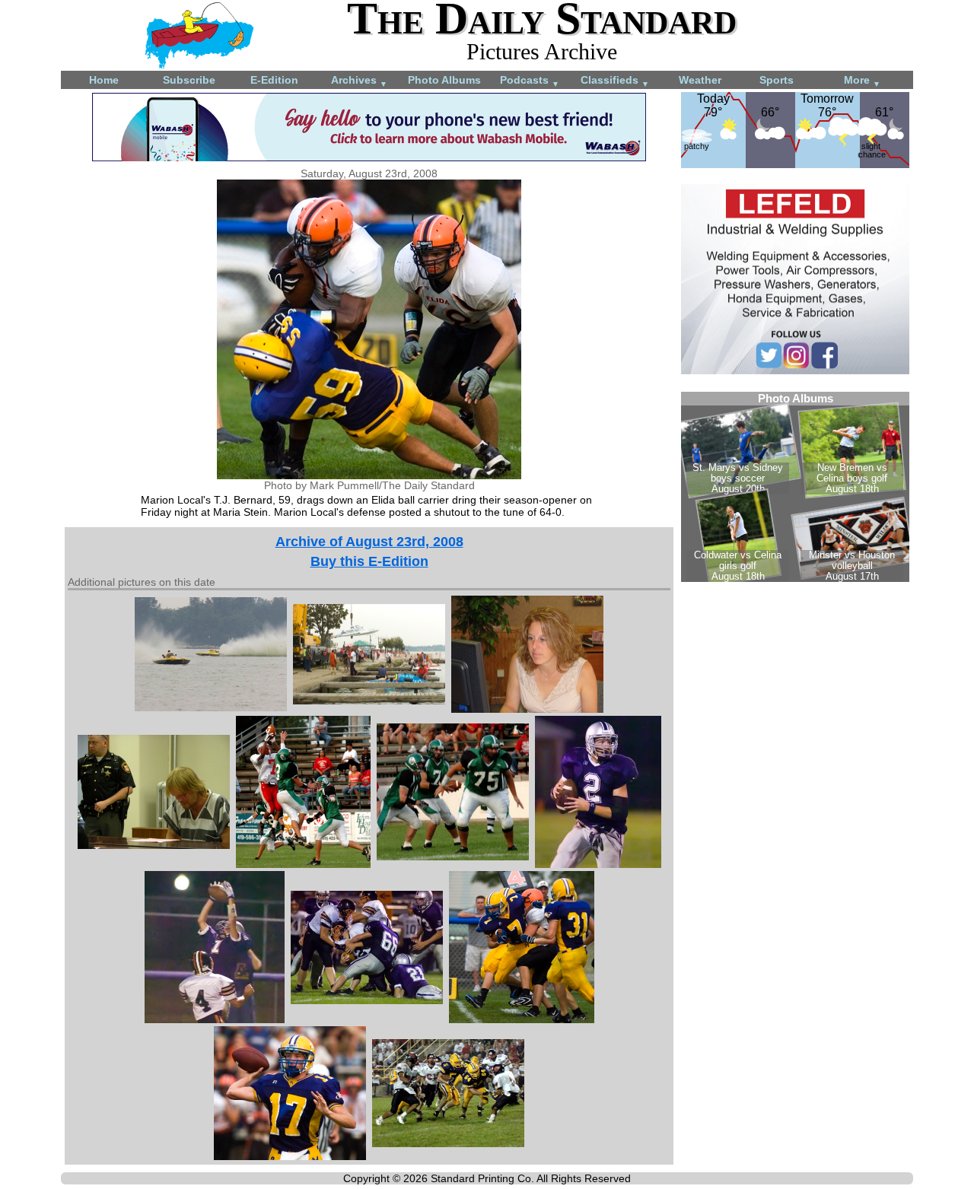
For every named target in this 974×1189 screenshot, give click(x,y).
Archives (359, 81)
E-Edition (274, 80)
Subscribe (189, 80)
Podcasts (529, 81)
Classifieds (615, 81)
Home (104, 80)
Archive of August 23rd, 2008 (369, 541)
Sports (776, 80)
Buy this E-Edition (369, 561)
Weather (700, 80)
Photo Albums (444, 80)
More (862, 81)
